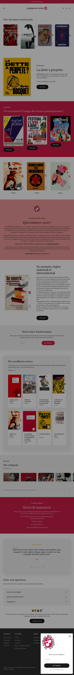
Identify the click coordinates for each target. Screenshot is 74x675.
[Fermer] (70, 636)
